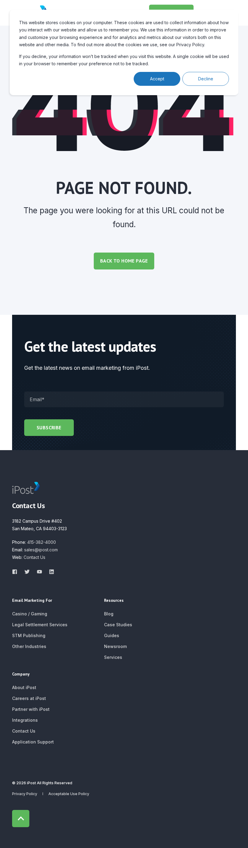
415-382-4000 (41, 542)
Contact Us (34, 557)
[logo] (26, 488)
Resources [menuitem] (114, 600)
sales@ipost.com (41, 549)
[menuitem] (29, 614)
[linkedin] (49, 571)
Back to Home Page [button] (124, 261)
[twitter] (27, 571)
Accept (157, 78)
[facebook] (16, 571)
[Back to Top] (20, 818)
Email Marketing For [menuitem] (32, 600)
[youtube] (39, 571)
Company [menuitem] (21, 674)
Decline (205, 78)
